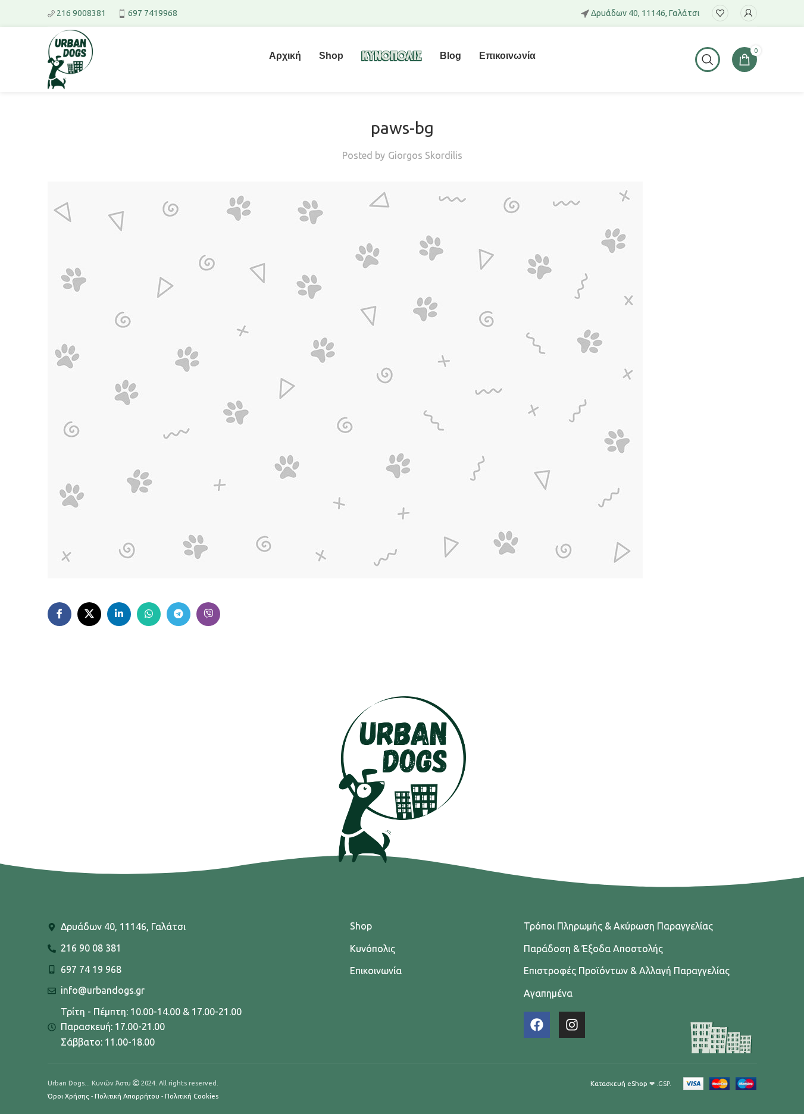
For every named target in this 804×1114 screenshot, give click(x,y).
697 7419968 (152, 13)
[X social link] (89, 614)
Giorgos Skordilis (425, 155)
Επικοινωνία (376, 970)
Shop (361, 926)
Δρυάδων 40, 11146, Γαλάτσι (645, 13)
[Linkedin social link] (119, 614)
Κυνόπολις (372, 948)
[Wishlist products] (720, 13)
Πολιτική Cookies (191, 1096)
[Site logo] (70, 58)
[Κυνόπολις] (391, 63)
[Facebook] (537, 1025)
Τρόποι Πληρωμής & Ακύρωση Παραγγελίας (618, 926)
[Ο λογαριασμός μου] (748, 13)
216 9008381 (81, 13)
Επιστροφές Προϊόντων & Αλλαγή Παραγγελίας (627, 970)
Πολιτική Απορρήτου (127, 1096)
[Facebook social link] (59, 614)
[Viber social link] (208, 614)
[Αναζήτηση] (707, 59)
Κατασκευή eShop (618, 1083)
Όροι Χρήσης (68, 1096)
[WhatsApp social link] (149, 614)
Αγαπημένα (548, 993)
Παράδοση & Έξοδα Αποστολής (593, 948)
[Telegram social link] (178, 614)
